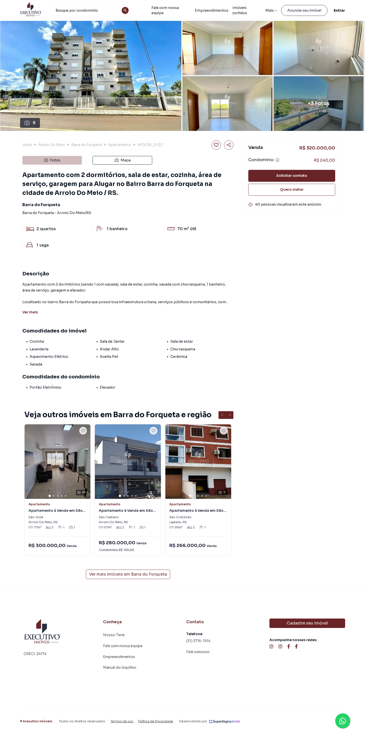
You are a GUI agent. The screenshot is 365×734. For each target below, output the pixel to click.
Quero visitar (292, 189)
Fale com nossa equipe (165, 10)
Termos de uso (121, 721)
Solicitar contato (291, 175)
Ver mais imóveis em (128, 574)
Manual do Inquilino (119, 667)
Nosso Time (114, 635)
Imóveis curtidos (239, 10)
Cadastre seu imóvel (307, 623)
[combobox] (90, 10)
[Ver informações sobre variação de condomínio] (277, 160)
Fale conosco (198, 652)
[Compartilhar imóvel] (228, 145)
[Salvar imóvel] (216, 145)
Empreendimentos (211, 10)
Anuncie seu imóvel (304, 10)
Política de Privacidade (155, 721)
